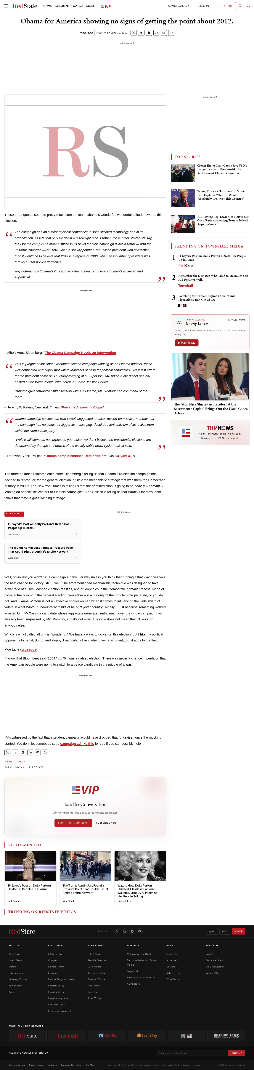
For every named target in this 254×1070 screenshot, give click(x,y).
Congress (53, 960)
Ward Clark (69, 901)
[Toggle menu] (6, 6)
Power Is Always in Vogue (82, 407)
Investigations (16, 973)
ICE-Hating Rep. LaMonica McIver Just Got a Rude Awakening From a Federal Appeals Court (223, 220)
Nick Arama (14, 901)
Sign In (211, 931)
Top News (14, 954)
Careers (170, 966)
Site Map (90, 1065)
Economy (53, 973)
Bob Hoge (93, 992)
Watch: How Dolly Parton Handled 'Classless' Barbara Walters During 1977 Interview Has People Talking (137, 891)
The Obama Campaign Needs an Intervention (80, 352)
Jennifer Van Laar (97, 960)
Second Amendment (59, 1011)
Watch (12, 966)
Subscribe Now (106, 823)
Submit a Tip (173, 973)
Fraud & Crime (56, 992)
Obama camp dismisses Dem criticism (75, 456)
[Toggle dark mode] (248, 6)
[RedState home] (22, 931)
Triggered (132, 971)
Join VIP (238, 931)
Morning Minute (18, 979)
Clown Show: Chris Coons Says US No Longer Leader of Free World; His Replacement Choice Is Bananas (222, 169)
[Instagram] (125, 931)
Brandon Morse (96, 979)
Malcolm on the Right (139, 954)
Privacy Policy (36, 1065)
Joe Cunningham (97, 973)
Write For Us (173, 979)
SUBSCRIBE (225, 6)
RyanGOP (126, 456)
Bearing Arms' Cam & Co (141, 977)
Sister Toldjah (125, 901)
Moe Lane (86, 33)
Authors (13, 992)
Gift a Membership (216, 960)
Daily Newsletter (215, 966)
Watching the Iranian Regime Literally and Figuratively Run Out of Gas (206, 297)
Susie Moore (94, 966)
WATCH (78, 6)
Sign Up (237, 1053)
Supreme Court (56, 1004)
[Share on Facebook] (149, 33)
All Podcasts (133, 983)
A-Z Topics (55, 945)
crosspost (29, 649)
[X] (117, 931)
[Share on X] (133, 33)
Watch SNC (212, 973)
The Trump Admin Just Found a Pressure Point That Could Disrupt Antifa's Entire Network (85, 889)
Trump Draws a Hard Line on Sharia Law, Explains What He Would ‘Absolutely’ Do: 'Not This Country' (221, 195)
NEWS (47, 6)
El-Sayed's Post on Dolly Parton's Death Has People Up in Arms (30, 887)
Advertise (171, 960)
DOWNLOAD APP (179, 6)
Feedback (52, 1065)
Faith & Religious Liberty (61, 979)
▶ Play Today (186, 342)
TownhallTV (15, 985)
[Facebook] (132, 931)
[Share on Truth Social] (141, 33)
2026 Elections (56, 954)
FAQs (224, 931)
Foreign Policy (56, 985)
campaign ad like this (77, 743)
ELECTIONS (36, 767)
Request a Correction (71, 1065)
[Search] (240, 6)
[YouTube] (140, 931)
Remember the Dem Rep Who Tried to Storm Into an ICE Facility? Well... (213, 277)
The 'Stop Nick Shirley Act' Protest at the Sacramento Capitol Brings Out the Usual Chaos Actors (211, 408)
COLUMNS (62, 6)
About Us (171, 954)
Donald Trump (56, 966)
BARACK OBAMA (14, 767)
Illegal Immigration (58, 998)
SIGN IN (203, 6)
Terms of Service (17, 1065)
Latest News (15, 960)
